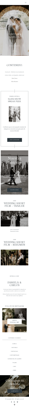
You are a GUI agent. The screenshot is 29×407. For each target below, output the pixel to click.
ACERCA (14, 344)
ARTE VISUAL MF (14, 321)
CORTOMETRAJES (14, 355)
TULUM (14, 362)
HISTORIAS (14, 347)
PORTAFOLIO (14, 351)
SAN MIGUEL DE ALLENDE (14, 359)
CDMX (14, 370)
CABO (14, 366)
